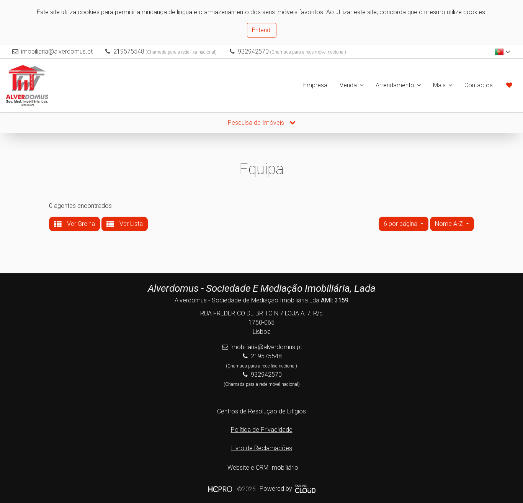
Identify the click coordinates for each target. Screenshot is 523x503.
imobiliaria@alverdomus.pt (57, 51)
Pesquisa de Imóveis (257, 122)
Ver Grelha (80, 223)
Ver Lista (130, 223)
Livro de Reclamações (261, 448)
